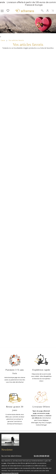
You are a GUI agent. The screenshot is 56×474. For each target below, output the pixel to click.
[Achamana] (24, 10)
